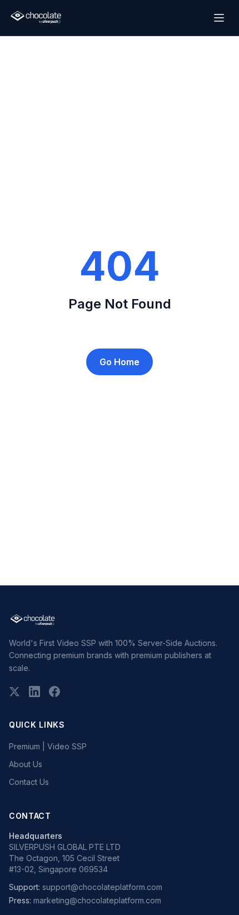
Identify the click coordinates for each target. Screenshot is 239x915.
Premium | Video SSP (48, 746)
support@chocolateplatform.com (102, 887)
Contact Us (29, 782)
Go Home (119, 361)
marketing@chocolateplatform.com (97, 900)
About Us (25, 764)
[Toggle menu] (219, 18)
